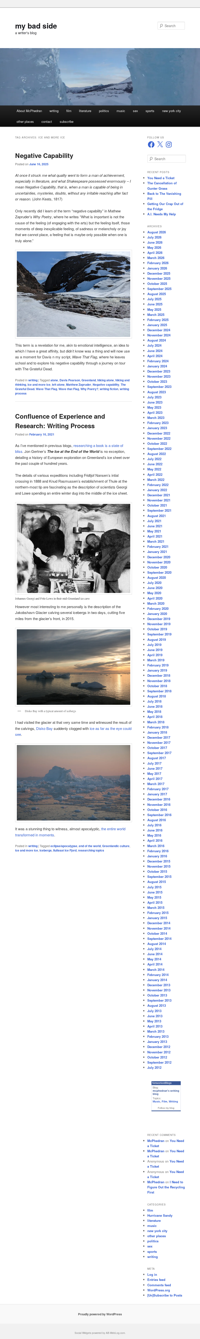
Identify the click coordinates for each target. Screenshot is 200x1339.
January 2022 (157, 490)
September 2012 (159, 1062)
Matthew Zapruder (78, 384)
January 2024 (157, 366)
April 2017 (154, 778)
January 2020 (157, 613)
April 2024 (154, 355)
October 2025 (157, 283)
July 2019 (154, 644)
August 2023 (156, 392)
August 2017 (156, 758)
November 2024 (158, 335)
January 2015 (157, 917)
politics (104, 110)
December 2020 (158, 557)
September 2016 (159, 814)
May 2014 (154, 959)
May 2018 (154, 711)
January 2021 (157, 551)
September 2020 (159, 572)
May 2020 (154, 593)
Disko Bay (44, 728)
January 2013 (157, 1041)
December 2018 (158, 675)
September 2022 (159, 448)
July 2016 (154, 825)
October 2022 (157, 443)
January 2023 (157, 428)
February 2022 (158, 484)
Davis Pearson (70, 380)
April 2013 (154, 1026)
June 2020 (154, 587)
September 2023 (159, 386)
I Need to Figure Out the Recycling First (166, 1187)
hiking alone (105, 380)
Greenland (88, 380)
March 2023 (155, 417)
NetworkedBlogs (162, 1082)
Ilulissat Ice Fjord (65, 850)
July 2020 (154, 582)
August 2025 (156, 293)
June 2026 (154, 242)
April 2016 (154, 840)
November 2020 (158, 562)
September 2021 (159, 510)
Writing (173, 1101)
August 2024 (156, 340)
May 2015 (154, 897)
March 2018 (155, 722)
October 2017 (157, 747)
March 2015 (155, 907)
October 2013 (157, 995)
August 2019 (156, 639)
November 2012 (158, 1052)
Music (156, 1101)
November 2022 (158, 438)
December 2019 (158, 618)
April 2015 (154, 902)
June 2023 (154, 402)
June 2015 (154, 892)
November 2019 (158, 624)
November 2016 (158, 804)
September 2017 (159, 752)
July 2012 (154, 1067)
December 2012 (158, 1046)
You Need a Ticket (160, 178)
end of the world (90, 846)
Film (164, 1101)
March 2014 (155, 969)
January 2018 (157, 732)
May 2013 (154, 1021)
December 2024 (158, 330)
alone (54, 380)
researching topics (91, 850)
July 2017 (154, 763)
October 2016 (157, 809)
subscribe (66, 121)
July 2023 (154, 397)
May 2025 (154, 309)
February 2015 (158, 912)
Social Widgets (83, 1333)
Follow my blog (166, 1108)
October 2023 (157, 381)
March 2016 (155, 845)
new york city (171, 110)
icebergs (46, 850)
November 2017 (158, 742)
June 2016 (154, 830)
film (68, 110)
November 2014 (158, 928)
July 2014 (154, 948)
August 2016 (156, 820)
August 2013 (156, 1005)
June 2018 (154, 706)
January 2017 (157, 794)
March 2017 (155, 783)
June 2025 (154, 304)
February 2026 (158, 262)
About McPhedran (29, 110)
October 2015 (157, 871)
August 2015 (156, 881)
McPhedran (155, 1140)
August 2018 (156, 696)
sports (150, 110)
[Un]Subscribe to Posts (164, 1295)
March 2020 (155, 603)
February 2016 (158, 851)
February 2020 (158, 608)
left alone (58, 384)
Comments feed (159, 1285)
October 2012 (157, 1057)
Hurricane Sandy (159, 1215)
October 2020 (157, 567)
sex (135, 110)
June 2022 (154, 464)
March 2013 (155, 1031)
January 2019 (157, 670)
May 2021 (154, 531)
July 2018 (154, 701)
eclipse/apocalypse (63, 846)
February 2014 (158, 974)
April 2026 (154, 252)
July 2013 (154, 1010)
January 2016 (157, 856)
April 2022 (154, 474)
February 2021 (158, 546)
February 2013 (158, 1036)
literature (85, 110)
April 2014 (154, 964)
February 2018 (158, 727)
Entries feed (156, 1279)
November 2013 (158, 990)
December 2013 (158, 985)
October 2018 (157, 686)
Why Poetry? (89, 389)
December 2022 (158, 433)
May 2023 (154, 407)
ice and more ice (39, 384)
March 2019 (155, 660)
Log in (152, 1274)
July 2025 (154, 299)
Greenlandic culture (116, 846)
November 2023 (158, 376)
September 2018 (159, 691)
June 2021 (154, 526)
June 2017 (154, 768)
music (121, 110)
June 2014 (154, 954)
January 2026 (157, 268)
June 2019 (154, 649)
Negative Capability (44, 155)
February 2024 (158, 361)
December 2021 (158, 495)
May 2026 (154, 247)
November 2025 (158, 278)
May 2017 (154, 773)
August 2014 (156, 943)
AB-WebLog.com (115, 1333)
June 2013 (154, 1016)
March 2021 (155, 541)
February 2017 (158, 789)
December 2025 (158, 273)
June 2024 (154, 350)
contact (46, 121)
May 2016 (154, 835)
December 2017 (158, 737)
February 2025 (158, 319)
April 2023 (154, 412)
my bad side (36, 25)
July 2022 (154, 459)
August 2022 (156, 453)
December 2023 (158, 371)
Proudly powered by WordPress (100, 1314)
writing (54, 110)
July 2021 (154, 521)
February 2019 (158, 665)
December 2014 (158, 923)
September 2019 (159, 634)
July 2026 (154, 237)
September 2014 (159, 938)
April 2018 (154, 716)
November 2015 (158, 866)
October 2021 (157, 505)
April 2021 (154, 536)
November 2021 (158, 500)
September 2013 (159, 1000)
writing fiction (109, 389)
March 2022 (155, 479)
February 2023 (158, 422)
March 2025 (155, 314)
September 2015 (159, 876)
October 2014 (157, 933)
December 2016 (158, 799)
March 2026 (155, 257)
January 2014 (157, 979)
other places (25, 121)
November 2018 (158, 680)
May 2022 (154, 469)
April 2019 (154, 655)
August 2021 (156, 515)
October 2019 (157, 629)
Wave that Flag (69, 389)
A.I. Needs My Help (161, 214)
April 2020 (154, 598)
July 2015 (154, 887)
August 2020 (156, 577)
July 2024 (154, 345)
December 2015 (158, 861)
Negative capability (106, 384)
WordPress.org (158, 1290)
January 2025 (157, 324)
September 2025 (159, 288)
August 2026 (156, 232)
